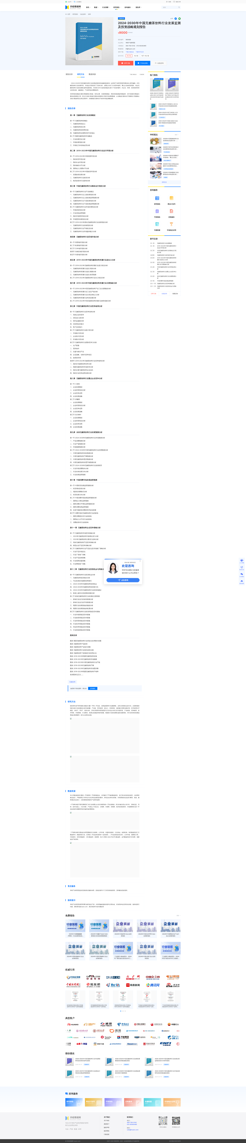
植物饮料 (166, 143)
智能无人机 (162, 109)
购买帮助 (106, 1131)
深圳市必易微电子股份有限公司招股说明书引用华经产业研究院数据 (99, 1006)
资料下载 (120, 52)
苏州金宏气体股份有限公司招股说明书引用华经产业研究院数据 (75, 1005)
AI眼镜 (165, 177)
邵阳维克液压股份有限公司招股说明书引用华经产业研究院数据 (123, 1005)
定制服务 (92, 688)
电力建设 (161, 126)
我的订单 (178, 1)
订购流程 (142, 74)
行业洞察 (105, 7)
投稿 (169, 1)
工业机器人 (162, 117)
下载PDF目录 (140, 52)
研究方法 (80, 74)
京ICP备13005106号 (175, 1141)
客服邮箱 (120, 49)
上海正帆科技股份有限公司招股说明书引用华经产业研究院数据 (146, 1005)
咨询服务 (128, 7)
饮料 (89, 14)
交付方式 (120, 56)
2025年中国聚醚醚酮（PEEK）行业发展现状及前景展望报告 (75, 936)
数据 (95, 7)
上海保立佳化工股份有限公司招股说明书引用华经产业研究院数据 (170, 1006)
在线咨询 (160, 63)
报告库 (138, 7)
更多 (176, 134)
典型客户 (106, 1124)
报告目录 (69, 74)
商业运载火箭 (159, 79)
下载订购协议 (130, 52)
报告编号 (120, 39)
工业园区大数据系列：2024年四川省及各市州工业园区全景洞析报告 (170, 958)
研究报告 (116, 7)
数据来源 (92, 74)
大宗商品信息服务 (168, 169)
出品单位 (120, 42)
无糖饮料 (121, 18)
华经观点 (154, 134)
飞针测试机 (167, 152)
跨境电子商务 (174, 79)
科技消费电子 (167, 160)
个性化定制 (144, 63)
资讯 (87, 7)
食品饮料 (83, 14)
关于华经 (106, 1120)
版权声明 (106, 1127)
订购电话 (120, 46)
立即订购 (127, 63)
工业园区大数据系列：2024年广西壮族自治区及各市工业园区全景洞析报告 (123, 958)
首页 (68, 14)
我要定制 (175, 293)
